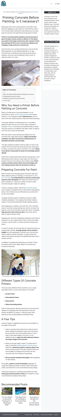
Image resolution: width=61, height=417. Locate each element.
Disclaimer (36, 414)
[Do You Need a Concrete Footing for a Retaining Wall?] (6, 394)
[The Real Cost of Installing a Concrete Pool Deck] (20, 394)
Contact (56, 414)
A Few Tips (7, 100)
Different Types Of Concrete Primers (14, 98)
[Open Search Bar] (51, 3)
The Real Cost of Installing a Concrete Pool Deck (20, 400)
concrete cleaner (31, 188)
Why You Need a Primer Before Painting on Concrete (18, 94)
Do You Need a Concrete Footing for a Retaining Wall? (7, 401)
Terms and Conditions (46, 414)
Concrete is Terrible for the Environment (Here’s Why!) (34, 401)
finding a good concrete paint (26, 345)
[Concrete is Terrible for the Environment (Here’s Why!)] (34, 394)
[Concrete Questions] (3, 3)
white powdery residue (21, 114)
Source (10, 126)
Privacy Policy (28, 414)
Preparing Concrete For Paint (12, 96)
